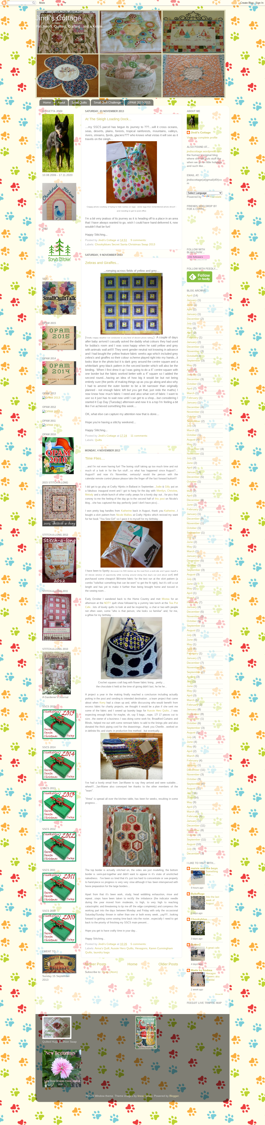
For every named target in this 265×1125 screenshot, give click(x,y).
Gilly (167, 486)
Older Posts (168, 964)
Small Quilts (79, 102)
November (193, 351)
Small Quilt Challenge (107, 102)
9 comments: (139, 240)
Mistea (165, 598)
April (189, 295)
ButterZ (196, 944)
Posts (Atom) (110, 972)
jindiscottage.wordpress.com (204, 151)
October (192, 355)
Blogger (174, 1096)
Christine (172, 490)
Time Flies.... (95, 458)
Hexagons (141, 948)
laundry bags (102, 952)
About (61, 102)
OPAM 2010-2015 (139, 102)
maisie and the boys (204, 868)
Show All (219, 994)
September (193, 360)
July (189, 323)
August (191, 439)
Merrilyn (161, 490)
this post (160, 498)
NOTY (107, 603)
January (192, 300)
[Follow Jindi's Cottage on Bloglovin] (198, 259)
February (192, 337)
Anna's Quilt (102, 948)
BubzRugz (197, 893)
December (193, 318)
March (191, 393)
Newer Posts (95, 964)
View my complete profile (202, 137)
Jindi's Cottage (58, 18)
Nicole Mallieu (124, 514)
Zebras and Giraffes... (102, 263)
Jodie (159, 486)
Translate (215, 196)
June (190, 304)
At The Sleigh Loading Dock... (108, 119)
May (189, 328)
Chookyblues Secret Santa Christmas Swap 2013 (125, 244)
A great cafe (212, 947)
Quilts (98, 440)
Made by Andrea (201, 970)
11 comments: (140, 435)
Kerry (103, 702)
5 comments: (139, 944)
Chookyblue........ (202, 919)
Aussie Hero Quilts (158, 710)
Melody (89, 494)
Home (47, 102)
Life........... (212, 922)
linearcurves (145, 1096)
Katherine (126, 510)
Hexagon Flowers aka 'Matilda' (212, 976)
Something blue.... (212, 873)
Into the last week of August (212, 900)
